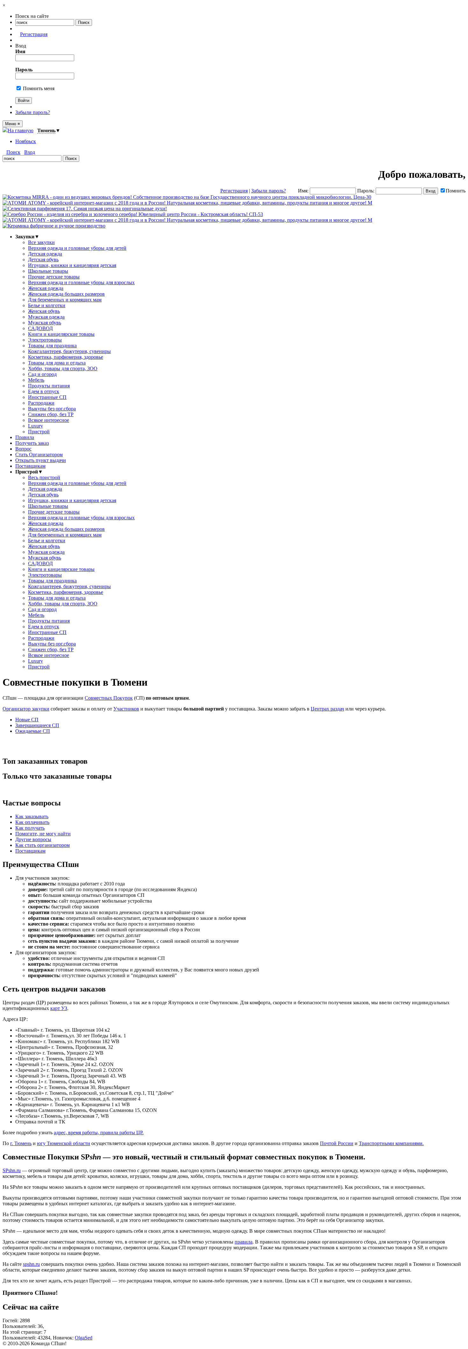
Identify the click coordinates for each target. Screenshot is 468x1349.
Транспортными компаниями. (391, 1143)
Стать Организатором (39, 454)
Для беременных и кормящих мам (65, 299)
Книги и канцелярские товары (61, 334)
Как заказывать (31, 816)
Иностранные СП (47, 397)
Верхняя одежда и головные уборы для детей (77, 248)
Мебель (36, 380)
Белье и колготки (46, 305)
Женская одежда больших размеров (66, 294)
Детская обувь (43, 259)
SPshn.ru (12, 1170)
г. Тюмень (21, 1143)
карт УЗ (58, 1008)
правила (243, 1241)
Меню (12, 123)
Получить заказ (32, 443)
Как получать (30, 828)
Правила (24, 437)
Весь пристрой (44, 477)
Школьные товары (48, 271)
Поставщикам (30, 466)
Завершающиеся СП (37, 725)
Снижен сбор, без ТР (51, 414)
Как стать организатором (42, 845)
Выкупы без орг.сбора (52, 408)
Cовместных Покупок (109, 698)
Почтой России (336, 1143)
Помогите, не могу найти (43, 833)
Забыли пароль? (32, 112)
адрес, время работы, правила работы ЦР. (99, 1132)
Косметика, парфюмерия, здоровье (65, 357)
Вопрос (23, 448)
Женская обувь (44, 311)
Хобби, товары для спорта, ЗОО (62, 368)
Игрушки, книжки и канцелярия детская (72, 265)
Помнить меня (38, 88)
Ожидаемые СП (32, 731)
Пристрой (39, 431)
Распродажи (41, 403)
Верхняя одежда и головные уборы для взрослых (81, 282)
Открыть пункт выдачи (40, 460)
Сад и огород (42, 374)
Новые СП (27, 719)
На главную (20, 130)
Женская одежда (45, 288)
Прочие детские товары (54, 276)
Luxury (35, 426)
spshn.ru (31, 1264)
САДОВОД (40, 328)
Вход (29, 152)
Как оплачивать (32, 822)
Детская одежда (45, 253)
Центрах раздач (327, 708)
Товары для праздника (52, 345)
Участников (126, 708)
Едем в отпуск (43, 391)
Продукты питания (49, 385)
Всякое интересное (48, 420)
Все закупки (41, 242)
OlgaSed (83, 1337)
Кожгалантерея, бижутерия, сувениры (69, 351)
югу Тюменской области (63, 1143)
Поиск (13, 152)
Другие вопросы (33, 839)
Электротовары (45, 340)
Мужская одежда (46, 317)
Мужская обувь (44, 322)
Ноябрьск (25, 141)
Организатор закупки (26, 708)
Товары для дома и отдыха (57, 362)
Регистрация (33, 34)
